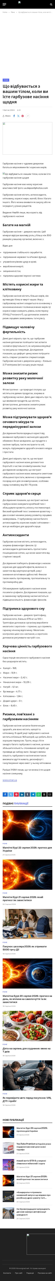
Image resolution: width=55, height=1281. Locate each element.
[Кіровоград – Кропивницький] (27, 4)
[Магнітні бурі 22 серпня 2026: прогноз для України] (27, 825)
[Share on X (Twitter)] (18, 116)
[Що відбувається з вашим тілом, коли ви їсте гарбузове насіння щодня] (27, 138)
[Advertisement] (27, 45)
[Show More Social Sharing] (28, 116)
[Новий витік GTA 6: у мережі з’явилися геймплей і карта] (8, 1165)
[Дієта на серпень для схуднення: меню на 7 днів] (27, 1026)
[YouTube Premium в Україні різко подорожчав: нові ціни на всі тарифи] (8, 1148)
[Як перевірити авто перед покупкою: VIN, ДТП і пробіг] (27, 1075)
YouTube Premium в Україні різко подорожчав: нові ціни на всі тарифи (34, 1147)
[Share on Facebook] (14, 116)
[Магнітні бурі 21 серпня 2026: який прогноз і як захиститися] (27, 874)
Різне (6, 80)
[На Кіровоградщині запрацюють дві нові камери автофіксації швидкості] (8, 1213)
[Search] (51, 4)
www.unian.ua (10, 780)
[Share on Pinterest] (23, 116)
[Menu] (4, 4)
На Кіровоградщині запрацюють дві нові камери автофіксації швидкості (33, 1212)
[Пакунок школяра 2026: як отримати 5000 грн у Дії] (27, 924)
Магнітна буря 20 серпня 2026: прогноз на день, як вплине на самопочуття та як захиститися (27, 999)
